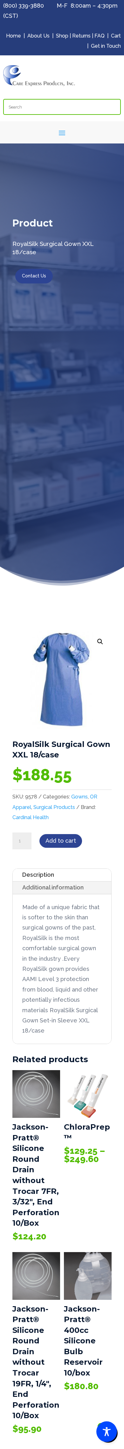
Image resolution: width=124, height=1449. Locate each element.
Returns (81, 36)
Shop (62, 36)
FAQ (99, 36)
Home (13, 36)
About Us (38, 36)
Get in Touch (106, 46)
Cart (116, 36)
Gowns (79, 797)
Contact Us (34, 275)
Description (38, 874)
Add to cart (60, 840)
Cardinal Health (30, 817)
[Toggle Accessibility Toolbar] (107, 1432)
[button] (100, 641)
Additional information (53, 887)
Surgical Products (54, 807)
